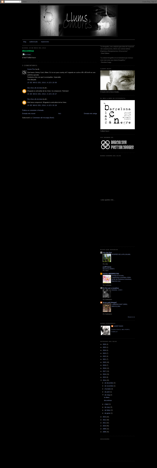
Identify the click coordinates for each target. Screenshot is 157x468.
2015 (104, 377)
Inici (59, 113)
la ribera (106, 397)
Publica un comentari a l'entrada (32, 110)
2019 (104, 365)
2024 (104, 350)
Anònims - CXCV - (117, 290)
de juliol (107, 392)
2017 (104, 371)
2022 (104, 356)
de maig (107, 395)
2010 (104, 426)
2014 (104, 380)
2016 (104, 374)
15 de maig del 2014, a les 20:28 (42, 105)
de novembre (109, 386)
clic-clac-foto (107, 252)
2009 (104, 429)
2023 (104, 353)
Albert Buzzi (118, 326)
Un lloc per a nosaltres (111, 288)
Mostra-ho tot (131, 317)
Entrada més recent (28, 113)
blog (24, 42)
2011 (104, 423)
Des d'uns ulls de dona (34, 88)
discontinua (28, 51)
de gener (108, 413)
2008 (104, 432)
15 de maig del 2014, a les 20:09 (42, 82)
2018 (104, 368)
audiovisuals (33, 42)
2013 (104, 417)
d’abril (107, 404)
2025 (104, 347)
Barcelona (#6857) (108, 269)
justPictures (107, 267)
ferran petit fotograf (109, 302)
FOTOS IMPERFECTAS (111, 274)
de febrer (108, 410)
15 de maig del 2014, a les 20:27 (42, 94)
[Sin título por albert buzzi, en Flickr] (26, 54)
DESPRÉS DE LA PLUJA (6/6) (121, 254)
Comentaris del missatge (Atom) (43, 118)
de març (107, 407)
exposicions (45, 42)
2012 (104, 420)
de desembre (109, 383)
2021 (104, 359)
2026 (104, 344)
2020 (104, 362)
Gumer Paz (31, 69)
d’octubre (108, 389)
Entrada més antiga (90, 113)
